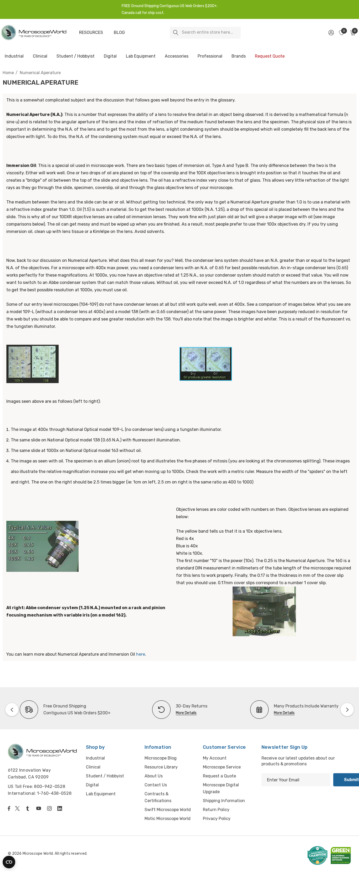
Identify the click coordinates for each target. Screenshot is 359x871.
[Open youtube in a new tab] (39, 808)
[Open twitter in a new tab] (18, 808)
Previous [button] (11, 709)
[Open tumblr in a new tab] (28, 808)
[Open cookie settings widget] (9, 862)
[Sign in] (330, 32)
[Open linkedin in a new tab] (60, 808)
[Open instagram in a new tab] (50, 808)
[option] (65, 709)
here (140, 654)
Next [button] (347, 709)
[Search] (176, 33)
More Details (186, 713)
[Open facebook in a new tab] (9, 808)
